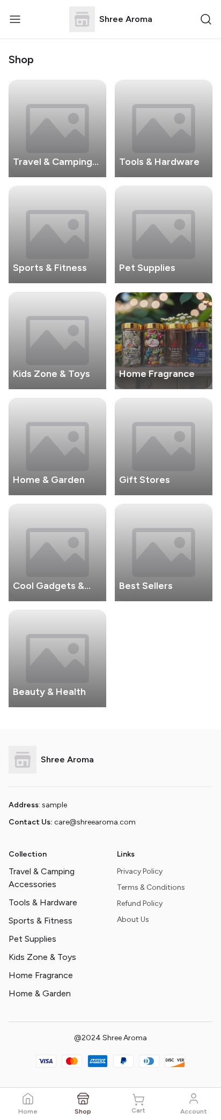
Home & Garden (40, 993)
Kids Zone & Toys (42, 957)
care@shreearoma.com (95, 822)
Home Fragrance (41, 975)
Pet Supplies (32, 939)
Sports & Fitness (40, 920)
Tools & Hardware (43, 902)
